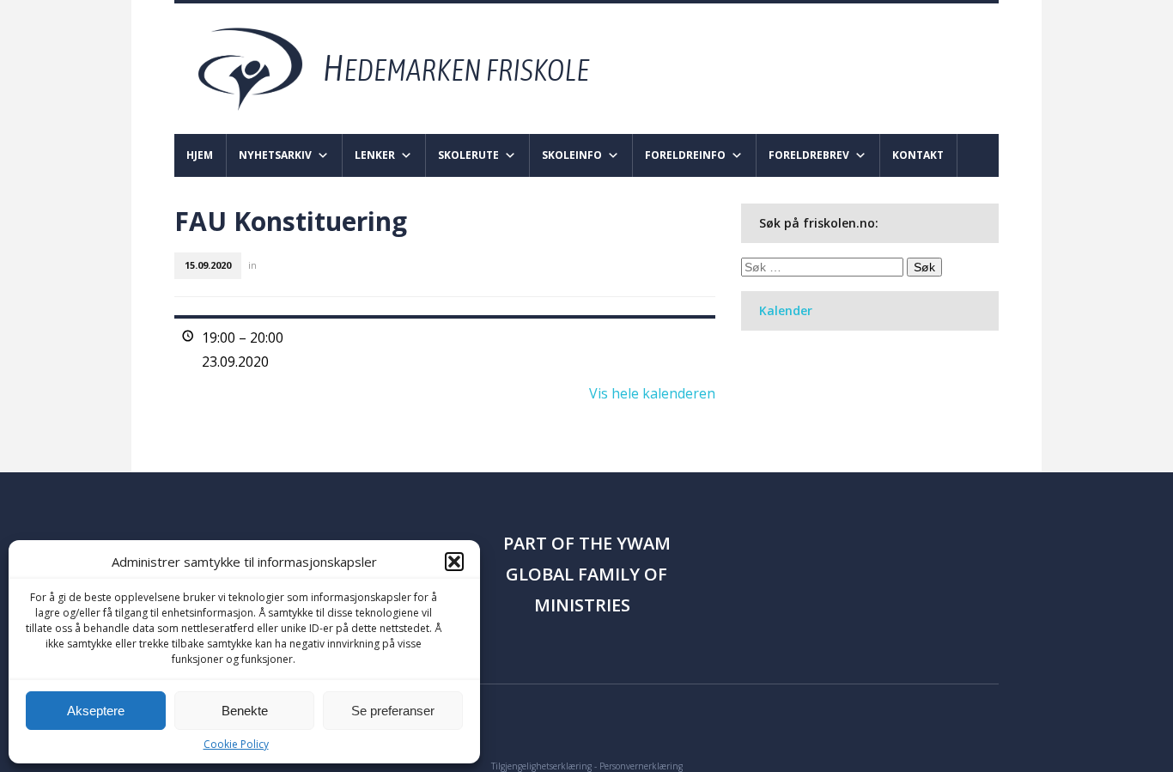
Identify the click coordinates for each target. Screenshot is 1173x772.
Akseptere (96, 710)
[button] (454, 561)
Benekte (245, 710)
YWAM (644, 543)
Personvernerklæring (641, 766)
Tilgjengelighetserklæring (541, 766)
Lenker (375, 155)
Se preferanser (393, 710)
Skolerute (468, 155)
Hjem (199, 155)
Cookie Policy (236, 744)
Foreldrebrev (809, 155)
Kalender (785, 310)
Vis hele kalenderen (652, 393)
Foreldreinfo (685, 155)
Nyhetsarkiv (275, 155)
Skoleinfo (572, 155)
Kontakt (918, 155)
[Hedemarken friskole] (409, 67)
